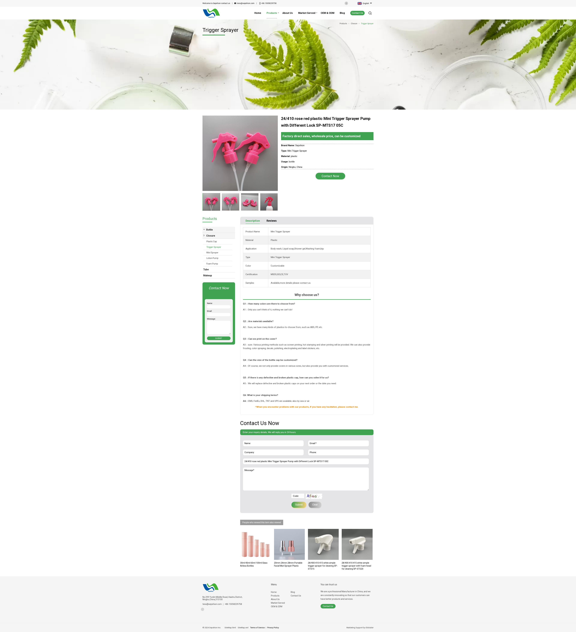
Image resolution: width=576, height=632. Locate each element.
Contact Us (357, 13)
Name (247, 439)
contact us (216, 3)
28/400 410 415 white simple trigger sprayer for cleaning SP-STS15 (323, 566)
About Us (275, 599)
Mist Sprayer (212, 252)
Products (275, 595)
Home (274, 592)
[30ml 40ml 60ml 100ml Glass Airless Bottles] (255, 544)
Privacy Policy (273, 627)
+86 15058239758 (268, 3)
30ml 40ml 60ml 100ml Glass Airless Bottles (253, 564)
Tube (206, 269)
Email (312, 439)
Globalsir (370, 627)
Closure (210, 235)
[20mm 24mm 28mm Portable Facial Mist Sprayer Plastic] (289, 544)
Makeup (207, 275)
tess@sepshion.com (245, 3)
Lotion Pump (212, 258)
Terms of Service (257, 627)
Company (248, 448)
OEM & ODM (276, 606)
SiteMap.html (230, 627)
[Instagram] (346, 3)
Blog (293, 592)
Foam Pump (212, 263)
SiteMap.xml (243, 627)
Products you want (254, 457)
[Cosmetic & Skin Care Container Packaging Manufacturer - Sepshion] (211, 13)
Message (249, 469)
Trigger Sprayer (213, 247)
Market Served (278, 603)
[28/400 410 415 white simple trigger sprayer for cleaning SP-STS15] (323, 544)
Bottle (209, 229)
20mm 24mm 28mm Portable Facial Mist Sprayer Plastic (288, 564)
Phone (312, 448)
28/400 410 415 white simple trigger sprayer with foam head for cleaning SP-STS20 (356, 566)
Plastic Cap (211, 241)
